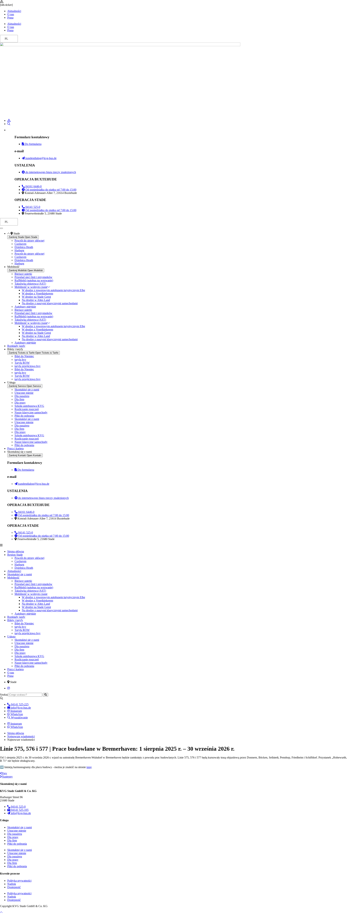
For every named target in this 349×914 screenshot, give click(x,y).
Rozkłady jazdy (16, 616)
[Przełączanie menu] (1, 228)
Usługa (11, 636)
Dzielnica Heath (24, 247)
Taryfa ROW (22, 362)
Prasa (10, 17)
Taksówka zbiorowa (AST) (30, 283)
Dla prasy (20, 402)
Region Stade (15, 554)
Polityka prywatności (19, 880)
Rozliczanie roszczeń (27, 409)
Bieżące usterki (23, 273)
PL (6, 38)
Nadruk (11, 883)
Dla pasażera (22, 396)
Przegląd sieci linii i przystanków (33, 277)
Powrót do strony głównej (29, 240)
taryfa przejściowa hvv (28, 366)
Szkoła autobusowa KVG (29, 405)
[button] (174, 545)
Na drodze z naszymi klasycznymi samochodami (50, 303)
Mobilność (13, 577)
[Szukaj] (45, 695)
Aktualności (14, 11)
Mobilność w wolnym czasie (31, 286)
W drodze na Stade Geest (36, 296)
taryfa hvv (20, 359)
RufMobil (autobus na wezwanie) (34, 280)
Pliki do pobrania (24, 415)
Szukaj (4, 694)
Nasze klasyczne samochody (31, 412)
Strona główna (15, 551)
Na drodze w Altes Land (36, 300)
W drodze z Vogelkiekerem (37, 293)
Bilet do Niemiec (24, 356)
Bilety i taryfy (15, 620)
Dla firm (19, 399)
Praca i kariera (15, 669)
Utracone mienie (24, 392)
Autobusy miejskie (25, 306)
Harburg (19, 250)
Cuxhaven (20, 243)
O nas (10, 14)
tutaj (89, 767)
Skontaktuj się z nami (27, 389)
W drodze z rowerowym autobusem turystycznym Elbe (53, 290)
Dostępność (14, 887)
